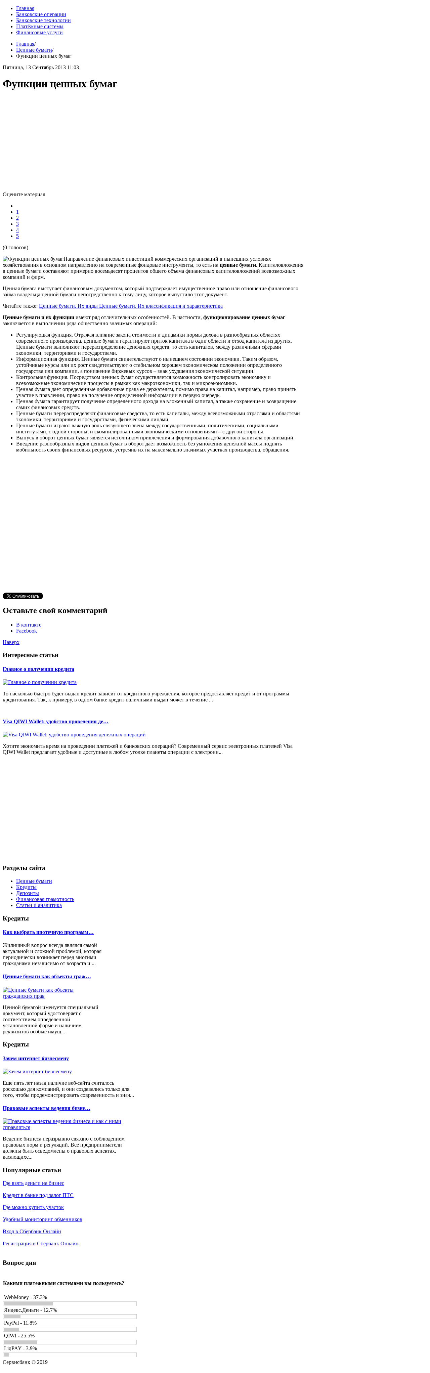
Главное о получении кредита (38, 669)
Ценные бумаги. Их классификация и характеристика (161, 306)
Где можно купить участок (33, 1207)
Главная (25, 44)
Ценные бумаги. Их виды (69, 306)
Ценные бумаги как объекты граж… (47, 976)
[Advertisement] (154, 144)
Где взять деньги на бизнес (33, 1183)
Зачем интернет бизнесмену (36, 1058)
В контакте (28, 625)
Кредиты (26, 887)
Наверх (11, 642)
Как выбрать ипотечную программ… (48, 932)
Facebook (26, 631)
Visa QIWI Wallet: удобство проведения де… (56, 721)
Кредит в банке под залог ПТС (38, 1195)
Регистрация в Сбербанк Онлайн (41, 1243)
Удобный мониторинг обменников (42, 1219)
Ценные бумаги (34, 50)
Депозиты (27, 893)
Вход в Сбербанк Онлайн (32, 1231)
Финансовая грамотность (45, 899)
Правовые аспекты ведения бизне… (46, 1108)
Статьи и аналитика (39, 905)
